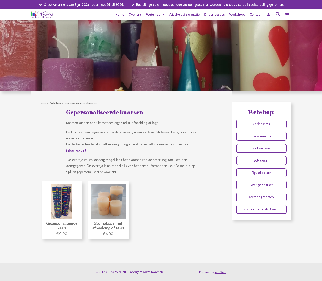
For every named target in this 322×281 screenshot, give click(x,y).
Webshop (55, 103)
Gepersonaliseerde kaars (62, 225)
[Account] (268, 14)
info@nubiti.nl (76, 150)
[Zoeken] (277, 14)
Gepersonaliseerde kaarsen (81, 103)
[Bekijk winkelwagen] (286, 14)
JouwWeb (220, 272)
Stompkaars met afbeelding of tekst (108, 225)
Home (42, 103)
